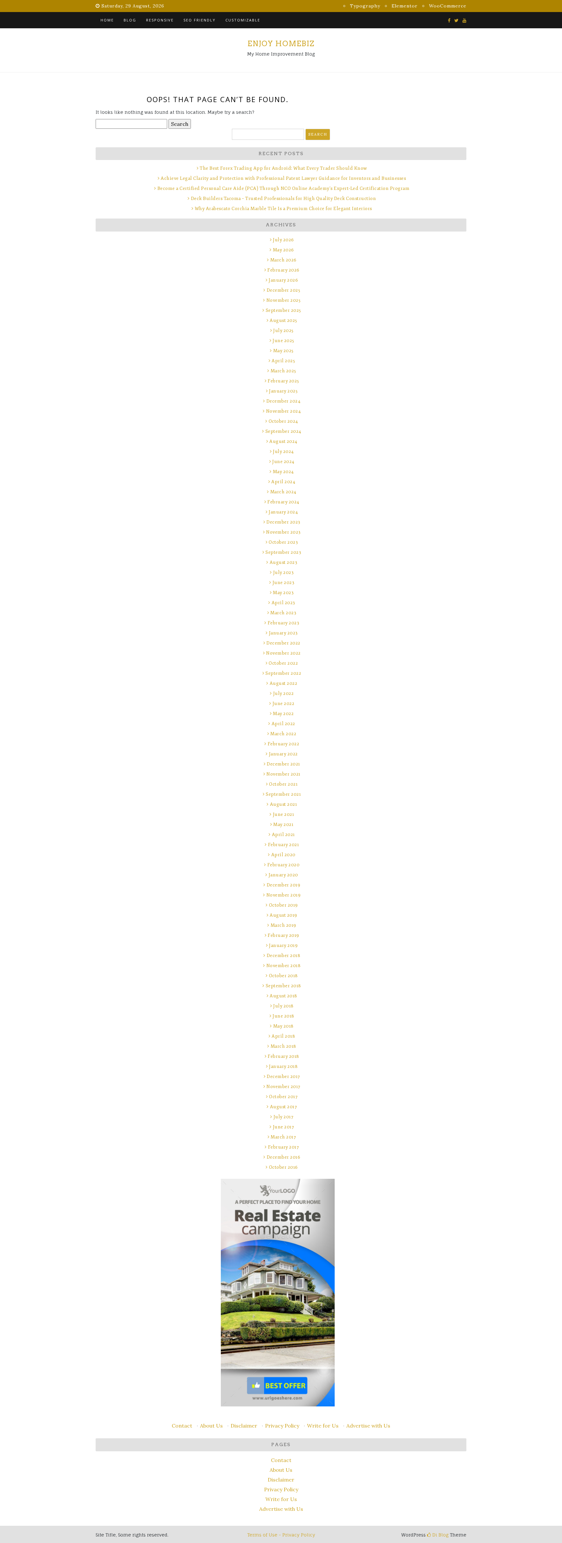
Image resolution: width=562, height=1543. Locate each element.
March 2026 (283, 260)
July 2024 (283, 451)
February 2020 (283, 865)
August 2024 (283, 441)
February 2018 (283, 1056)
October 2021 (283, 784)
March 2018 (283, 1046)
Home (107, 20)
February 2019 (283, 935)
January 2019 (283, 945)
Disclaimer (244, 1425)
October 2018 (283, 975)
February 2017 (283, 1147)
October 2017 (283, 1096)
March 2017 (283, 1137)
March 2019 (283, 925)
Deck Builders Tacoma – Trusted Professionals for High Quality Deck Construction (283, 198)
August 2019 (283, 915)
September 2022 (283, 673)
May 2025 (283, 350)
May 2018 (283, 1026)
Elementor (405, 6)
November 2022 (283, 653)
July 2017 (283, 1117)
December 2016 (283, 1157)
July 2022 (283, 693)
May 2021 (283, 824)
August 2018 (283, 996)
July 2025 (283, 330)
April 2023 (283, 602)
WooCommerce (447, 6)
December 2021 (283, 764)
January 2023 (283, 633)
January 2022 (283, 754)
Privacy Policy (282, 1425)
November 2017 (283, 1086)
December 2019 (283, 885)
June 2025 (283, 340)
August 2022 (283, 683)
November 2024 (283, 411)
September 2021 (283, 794)
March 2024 (283, 492)
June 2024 (283, 461)
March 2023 (283, 613)
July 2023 (283, 572)
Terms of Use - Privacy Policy (281, 1534)
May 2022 (283, 713)
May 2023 (283, 592)
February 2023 (283, 623)
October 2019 (283, 905)
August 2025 (283, 320)
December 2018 (283, 955)
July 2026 (283, 240)
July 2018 (283, 1006)
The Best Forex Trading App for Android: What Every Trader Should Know (283, 168)
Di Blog (439, 1534)
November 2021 (283, 774)
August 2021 (283, 804)
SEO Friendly (199, 20)
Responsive (160, 20)
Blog (130, 20)
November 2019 (283, 895)
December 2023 (283, 522)
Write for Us (323, 1425)
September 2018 (283, 986)
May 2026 (283, 250)
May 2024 (283, 471)
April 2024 (283, 482)
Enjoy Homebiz (281, 43)
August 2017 (283, 1107)
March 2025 (283, 371)
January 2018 (283, 1066)
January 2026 (283, 280)
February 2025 (283, 381)
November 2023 (283, 532)
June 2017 (283, 1127)
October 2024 (283, 421)
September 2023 (283, 552)
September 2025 (283, 310)
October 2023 (283, 542)
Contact (182, 1425)
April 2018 (283, 1036)
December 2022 (283, 643)
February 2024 (283, 502)
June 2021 (283, 814)
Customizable (242, 20)
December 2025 (283, 290)
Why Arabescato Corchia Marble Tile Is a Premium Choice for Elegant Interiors (283, 208)
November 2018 (283, 965)
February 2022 (283, 744)
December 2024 (283, 401)
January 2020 (283, 875)
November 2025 (283, 300)
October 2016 (283, 1167)
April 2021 (283, 834)
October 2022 (283, 663)
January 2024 (283, 512)
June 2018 (283, 1016)
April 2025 (283, 361)
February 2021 (283, 844)
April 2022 (283, 723)
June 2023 (283, 582)
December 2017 (283, 1076)
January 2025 (283, 391)
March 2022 (283, 734)
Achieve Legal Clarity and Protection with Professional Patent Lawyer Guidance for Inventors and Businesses (283, 178)
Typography (365, 6)
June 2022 (283, 703)
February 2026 (283, 270)
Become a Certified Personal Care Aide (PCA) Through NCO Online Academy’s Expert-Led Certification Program (283, 188)
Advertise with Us (368, 1425)
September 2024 (283, 431)
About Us (211, 1425)
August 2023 (283, 562)
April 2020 (283, 855)
